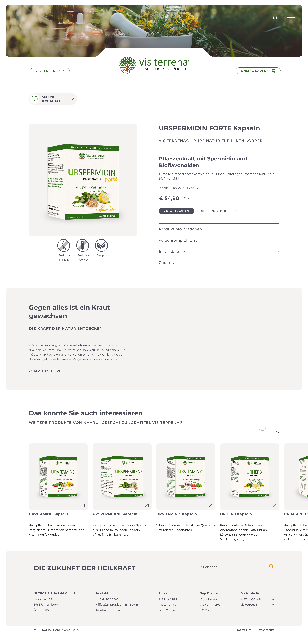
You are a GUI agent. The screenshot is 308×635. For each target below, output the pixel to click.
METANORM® (169, 599)
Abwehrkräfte (210, 604)
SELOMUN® (167, 610)
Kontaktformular (108, 610)
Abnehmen (208, 599)
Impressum (243, 629)
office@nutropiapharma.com (117, 604)
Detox (204, 610)
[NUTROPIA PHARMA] (154, 17)
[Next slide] (275, 430)
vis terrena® (167, 604)
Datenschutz (266, 629)
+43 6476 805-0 (107, 599)
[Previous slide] (262, 430)
